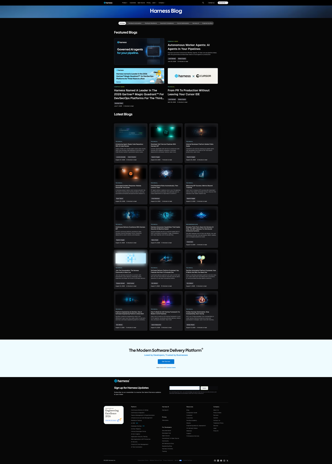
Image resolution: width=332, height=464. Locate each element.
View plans (165, 420)
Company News (173, 41)
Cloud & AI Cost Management (139, 444)
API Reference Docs (168, 443)
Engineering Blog (167, 446)
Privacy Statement (168, 460)
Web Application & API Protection (140, 439)
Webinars (189, 430)
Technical (171, 86)
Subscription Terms (143, 460)
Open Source (141, 2)
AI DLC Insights (135, 434)
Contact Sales (171, 367)
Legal (214, 428)
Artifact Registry (136, 428)
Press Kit (215, 430)
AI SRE (133, 423)
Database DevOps (136, 426)
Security (215, 425)
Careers (215, 417)
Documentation (166, 430)
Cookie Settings (187, 460)
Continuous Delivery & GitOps (139, 410)
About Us (216, 410)
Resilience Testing (136, 420)
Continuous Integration (137, 412)
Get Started (166, 361)
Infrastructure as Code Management (141, 417)
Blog (187, 410)
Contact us (211, 2)
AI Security (134, 441)
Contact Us (216, 420)
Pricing (148, 2)
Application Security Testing (139, 436)
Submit (204, 388)
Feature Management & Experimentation (143, 415)
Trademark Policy (218, 423)
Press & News (217, 412)
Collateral (189, 415)
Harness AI (165, 410)
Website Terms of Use (156, 460)
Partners (215, 415)
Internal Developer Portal (138, 431)
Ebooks (188, 423)
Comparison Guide (191, 412)
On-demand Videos (191, 428)
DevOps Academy (191, 420)
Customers (133, 2)
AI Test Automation (136, 447)
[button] (125, 3)
